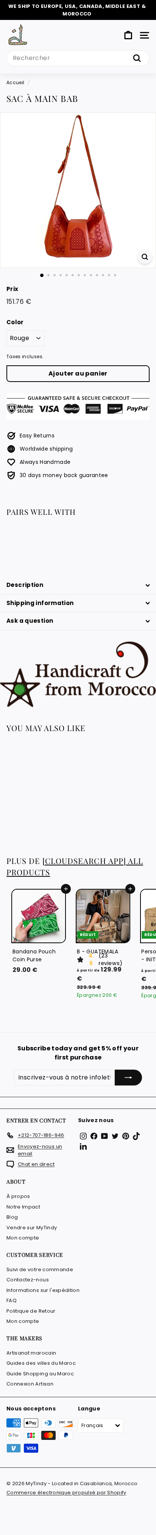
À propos (18, 1196)
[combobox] (78, 58)
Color (15, 322)
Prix (12, 289)
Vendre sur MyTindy (31, 1227)
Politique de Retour (31, 1311)
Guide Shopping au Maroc (40, 1373)
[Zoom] (145, 257)
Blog (12, 1217)
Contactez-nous (27, 1279)
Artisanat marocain (31, 1352)
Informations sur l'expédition (43, 1290)
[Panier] (128, 35)
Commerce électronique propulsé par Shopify (66, 1492)
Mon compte (22, 1237)
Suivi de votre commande (39, 1269)
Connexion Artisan (29, 1383)
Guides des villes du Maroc (41, 1363)
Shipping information (40, 603)
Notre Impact (23, 1206)
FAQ (11, 1300)
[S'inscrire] (128, 1077)
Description (24, 585)
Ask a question (29, 621)
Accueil (15, 83)
